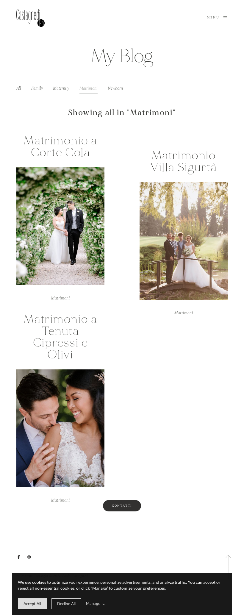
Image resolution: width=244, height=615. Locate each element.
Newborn (115, 88)
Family (37, 88)
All (18, 88)
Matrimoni (88, 88)
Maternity (61, 88)
